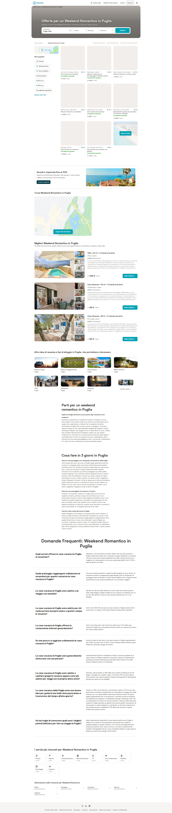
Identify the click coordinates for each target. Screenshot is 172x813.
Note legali (77, 810)
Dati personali (93, 810)
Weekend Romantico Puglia (56, 43)
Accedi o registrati (43, 182)
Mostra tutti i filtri (40, 95)
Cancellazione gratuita (43, 90)
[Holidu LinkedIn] (86, 806)
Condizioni (85, 810)
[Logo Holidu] (42, 2)
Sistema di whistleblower (120, 810)
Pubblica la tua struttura (111, 3)
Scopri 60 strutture (63, 232)
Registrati (130, 3)
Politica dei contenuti (105, 810)
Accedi (122, 3)
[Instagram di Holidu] (82, 806)
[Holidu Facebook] (89, 806)
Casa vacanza (38, 43)
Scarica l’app (97, 3)
